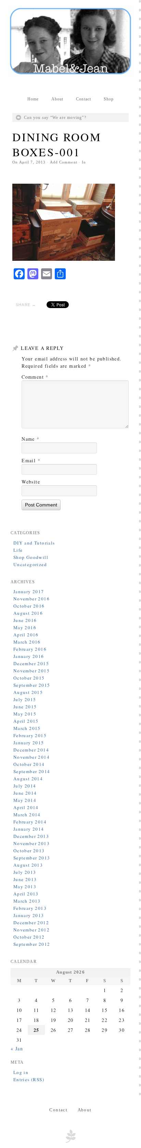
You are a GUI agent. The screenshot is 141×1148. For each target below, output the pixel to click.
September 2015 (31, 685)
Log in (20, 1072)
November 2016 (31, 599)
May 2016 (24, 627)
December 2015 (31, 663)
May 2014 (24, 800)
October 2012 (29, 937)
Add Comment (63, 162)
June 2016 (25, 620)
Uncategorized (30, 564)
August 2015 (28, 692)
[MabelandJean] (70, 41)
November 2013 (31, 843)
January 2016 (28, 656)
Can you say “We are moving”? (55, 117)
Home (33, 99)
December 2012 (31, 922)
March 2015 (27, 728)
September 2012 (31, 944)
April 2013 (26, 894)
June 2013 (25, 879)
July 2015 (24, 699)
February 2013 (30, 908)
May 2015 (24, 714)
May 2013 (24, 886)
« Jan (17, 1048)
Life (18, 550)
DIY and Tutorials (34, 543)
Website (31, 481)
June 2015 (25, 707)
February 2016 (30, 649)
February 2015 (30, 735)
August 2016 (28, 613)
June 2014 (25, 793)
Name (30, 439)
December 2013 (31, 836)
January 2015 (28, 743)
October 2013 (29, 850)
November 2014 (31, 757)
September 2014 (31, 771)
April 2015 (26, 721)
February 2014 (30, 822)
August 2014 (28, 778)
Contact (83, 99)
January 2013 (28, 915)
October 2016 (29, 606)
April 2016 (26, 635)
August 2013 (28, 865)
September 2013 (31, 858)
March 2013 (27, 901)
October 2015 (29, 678)
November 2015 (31, 671)
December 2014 (31, 750)
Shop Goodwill (30, 557)
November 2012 (31, 930)
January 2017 (28, 591)
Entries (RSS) (28, 1079)
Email (31, 460)
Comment (35, 377)
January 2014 (28, 829)
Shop (109, 99)
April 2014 (26, 807)
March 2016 (27, 642)
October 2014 (29, 764)
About (57, 99)
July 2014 (24, 786)
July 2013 (24, 872)
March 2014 (27, 814)
